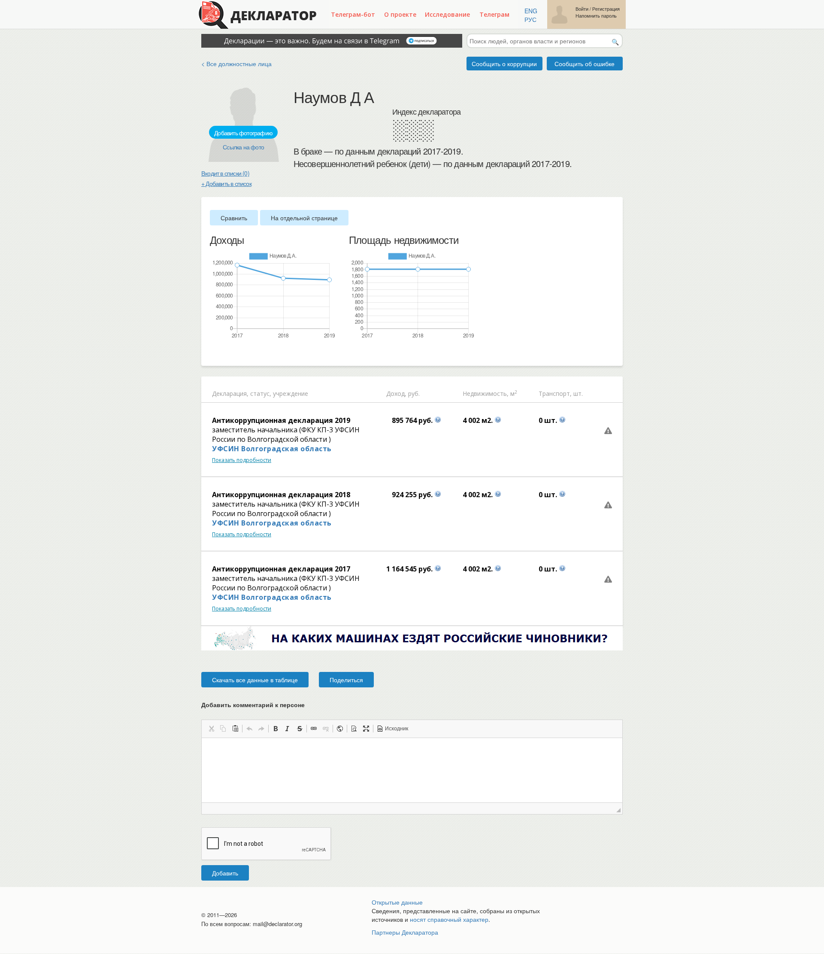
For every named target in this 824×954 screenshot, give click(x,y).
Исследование (447, 14)
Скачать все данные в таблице (255, 679)
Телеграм (494, 14)
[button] (211, 728)
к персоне (290, 704)
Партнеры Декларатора (405, 932)
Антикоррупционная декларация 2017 (281, 569)
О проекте (400, 14)
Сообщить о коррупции (504, 63)
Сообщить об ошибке (584, 63)
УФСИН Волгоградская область (272, 448)
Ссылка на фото (243, 147)
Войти (582, 9)
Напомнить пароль (596, 15)
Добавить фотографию (243, 132)
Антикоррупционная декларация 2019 (281, 420)
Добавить (225, 873)
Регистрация (606, 9)
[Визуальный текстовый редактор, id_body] (412, 770)
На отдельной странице (304, 217)
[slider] (214, 353)
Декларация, (230, 393)
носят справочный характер (449, 919)
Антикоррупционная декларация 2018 (281, 494)
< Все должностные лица (236, 63)
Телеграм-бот (353, 14)
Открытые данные (397, 902)
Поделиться (346, 679)
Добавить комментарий (253, 704)
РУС (530, 19)
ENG (530, 10)
